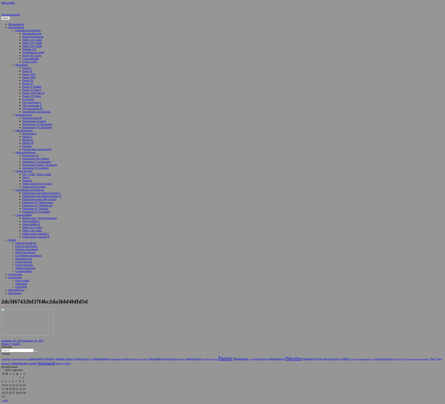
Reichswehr (321, 358)
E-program (28, 99)
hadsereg (144, 359)
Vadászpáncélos (19, 363)
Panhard (214, 359)
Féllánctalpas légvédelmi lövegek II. (42, 196)
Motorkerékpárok (31, 33)
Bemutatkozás (16, 24)
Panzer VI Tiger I (31, 89)
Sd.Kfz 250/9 (29, 61)
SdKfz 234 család (32, 46)
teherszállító (424, 359)
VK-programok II (32, 105)
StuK (408, 359)
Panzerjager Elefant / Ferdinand (39, 164)
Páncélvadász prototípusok (36, 149)
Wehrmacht (46, 363)
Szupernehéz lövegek (34, 186)
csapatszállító (35, 359)
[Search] (35, 351)
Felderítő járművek (25, 243)
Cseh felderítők (30, 58)
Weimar (60, 363)
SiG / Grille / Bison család (36, 174)
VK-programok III (32, 108)
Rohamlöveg (334, 359)
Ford (90, 359)
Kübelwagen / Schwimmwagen (39, 218)
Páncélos (293, 358)
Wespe (26, 177)
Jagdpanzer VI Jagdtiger (35, 168)
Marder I (27, 136)
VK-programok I (31, 102)
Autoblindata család (33, 52)
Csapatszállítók (23, 214)
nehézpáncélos (194, 358)
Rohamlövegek (23, 114)
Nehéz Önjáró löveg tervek (37, 183)
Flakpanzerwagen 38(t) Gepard (39, 199)
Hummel (27, 180)
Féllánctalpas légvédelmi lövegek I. (41, 193)
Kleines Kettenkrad (32, 36)
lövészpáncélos (171, 359)
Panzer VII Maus (31, 96)
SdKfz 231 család (32, 43)
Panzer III (27, 80)
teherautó (414, 359)
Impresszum (15, 293)
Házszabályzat (16, 289)
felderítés (50, 358)
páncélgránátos (260, 359)
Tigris (439, 359)
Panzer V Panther (32, 86)
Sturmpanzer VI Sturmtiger (37, 127)
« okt (4, 400)
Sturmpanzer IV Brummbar (37, 124)
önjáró (67, 363)
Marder (182, 359)
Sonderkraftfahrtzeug (364, 359)
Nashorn (27, 146)
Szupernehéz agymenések (36, 111)
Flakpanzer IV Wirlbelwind (37, 205)
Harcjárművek (16, 27)
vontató (33, 363)
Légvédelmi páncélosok (28, 255)
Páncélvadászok (24, 130)
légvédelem (156, 359)
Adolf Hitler (6, 359)
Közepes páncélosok (26, 249)
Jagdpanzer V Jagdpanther (36, 161)
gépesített (126, 359)
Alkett (14, 359)
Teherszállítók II (31, 224)
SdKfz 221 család (32, 39)
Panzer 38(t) (29, 77)
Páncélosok (21, 64)
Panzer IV (27, 83)
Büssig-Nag (22, 359)
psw (250, 359)
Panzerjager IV (30, 155)
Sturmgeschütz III (32, 118)
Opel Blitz (206, 359)
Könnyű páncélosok (26, 246)
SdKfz (345, 359)
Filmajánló (21, 286)
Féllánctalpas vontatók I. (35, 233)
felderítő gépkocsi (65, 358)
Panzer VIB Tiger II (33, 93)
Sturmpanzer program (34, 121)
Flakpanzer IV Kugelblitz (36, 211)
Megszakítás (8, 2)
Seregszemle (15, 274)
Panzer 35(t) (29, 74)
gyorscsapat (115, 359)
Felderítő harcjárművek (28, 30)
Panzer (225, 358)
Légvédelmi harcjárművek (29, 189)
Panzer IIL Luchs (31, 55)
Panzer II (27, 71)
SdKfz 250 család (32, 230)
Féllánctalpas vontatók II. (36, 236)
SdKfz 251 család (32, 227)
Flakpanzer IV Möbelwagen (37, 202)
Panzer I (26, 68)
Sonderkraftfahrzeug (384, 359)
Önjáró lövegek (23, 171)
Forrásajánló (15, 277)
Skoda (352, 359)
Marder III (28, 143)
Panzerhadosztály (11, 14)
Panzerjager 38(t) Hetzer (35, 158)
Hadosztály (135, 359)
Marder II (27, 139)
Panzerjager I (29, 133)
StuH (404, 359)
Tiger (432, 358)
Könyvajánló (22, 280)
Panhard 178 (29, 49)
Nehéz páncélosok (25, 252)
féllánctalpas (101, 359)
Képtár (12, 239)
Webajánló (21, 283)
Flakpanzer (82, 358)
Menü (5, 18)
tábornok (5, 363)
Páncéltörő (308, 358)
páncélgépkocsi (276, 358)
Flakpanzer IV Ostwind (35, 208)
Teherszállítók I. (31, 221)
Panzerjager (240, 359)
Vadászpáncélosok (25, 152)
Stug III (398, 359)
